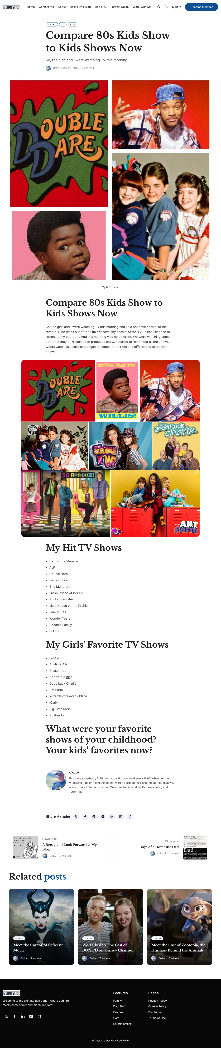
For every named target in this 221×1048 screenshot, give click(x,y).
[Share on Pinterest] (94, 816)
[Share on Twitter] (76, 816)
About (62, 6)
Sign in (176, 6)
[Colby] (48, 68)
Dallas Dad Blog (80, 6)
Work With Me (142, 6)
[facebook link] (14, 1016)
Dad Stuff (119, 1006)
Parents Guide (119, 6)
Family (117, 1000)
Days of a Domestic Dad (159, 847)
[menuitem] (31, 7)
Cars (116, 1018)
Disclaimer (155, 1012)
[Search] (158, 7)
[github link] (39, 1016)
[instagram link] (31, 1016)
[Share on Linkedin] (112, 816)
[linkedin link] (22, 1016)
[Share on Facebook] (85, 816)
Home (31, 6)
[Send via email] (121, 816)
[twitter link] (6, 1016)
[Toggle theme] (166, 7)
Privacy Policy (157, 1000)
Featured (118, 1012)
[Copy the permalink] (130, 816)
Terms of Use (157, 1018)
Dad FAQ (100, 6)
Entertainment (122, 1024)
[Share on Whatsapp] (103, 816)
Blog (69, 677)
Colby (56, 67)
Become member (202, 7)
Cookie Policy (157, 1006)
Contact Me (46, 6)
